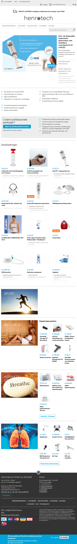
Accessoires (43, 25)
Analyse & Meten (32, 25)
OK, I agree (54, 537)
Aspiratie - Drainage (47, 416)
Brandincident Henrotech (64, 62)
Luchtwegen (21, 25)
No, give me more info (15, 542)
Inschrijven (6, 495)
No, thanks (64, 537)
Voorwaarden (8, 1)
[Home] (38, 21)
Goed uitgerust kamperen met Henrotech (64, 71)
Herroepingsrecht (25, 1)
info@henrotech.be (46, 488)
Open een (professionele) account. (17, 126)
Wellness (51, 25)
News (15, 1)
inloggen (45, 4)
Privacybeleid (43, 490)
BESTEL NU (51, 66)
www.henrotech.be (46, 486)
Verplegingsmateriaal (9, 25)
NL (75, 4)
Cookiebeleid (43, 491)
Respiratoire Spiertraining (49, 464)
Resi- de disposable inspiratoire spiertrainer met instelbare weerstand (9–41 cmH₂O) (66, 41)
